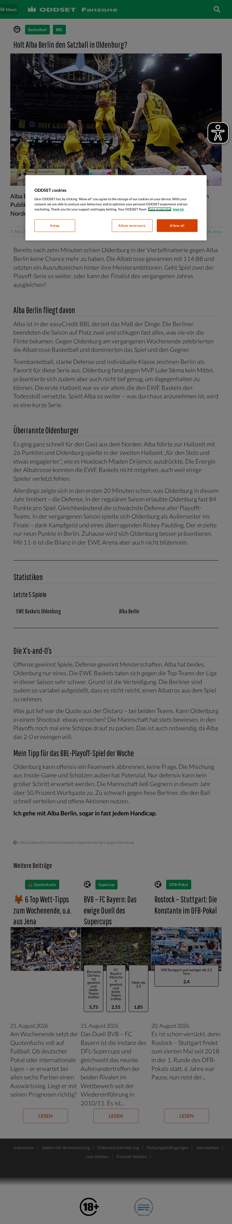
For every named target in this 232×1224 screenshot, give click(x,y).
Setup (55, 225)
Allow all (177, 225)
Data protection (159, 209)
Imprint (178, 209)
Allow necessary (132, 225)
